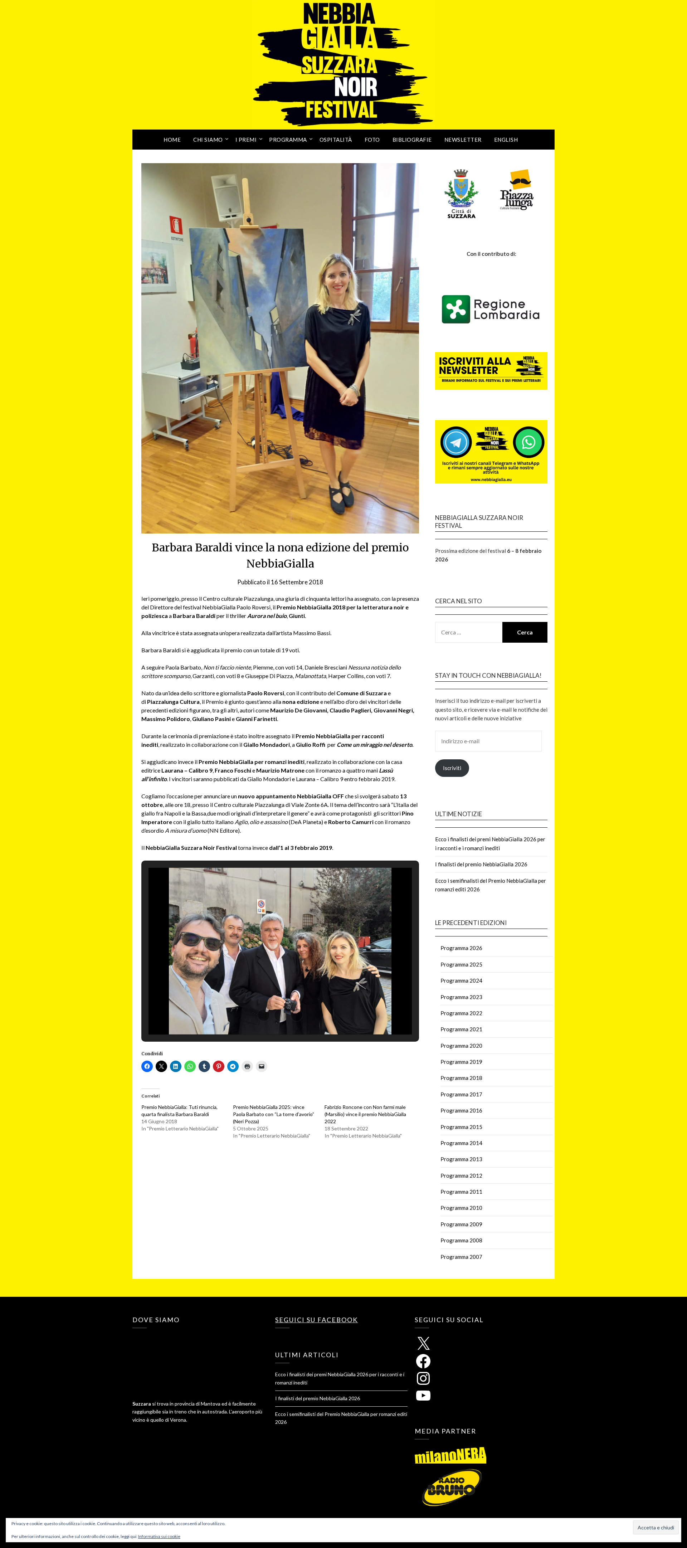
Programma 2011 (461, 1191)
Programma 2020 (461, 1045)
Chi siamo (208, 139)
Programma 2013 (461, 1159)
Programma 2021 (461, 1029)
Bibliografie (412, 139)
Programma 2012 (461, 1175)
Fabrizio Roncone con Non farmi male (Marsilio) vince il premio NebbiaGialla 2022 (365, 1114)
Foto (372, 139)
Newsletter (463, 139)
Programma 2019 (461, 1061)
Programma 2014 (461, 1143)
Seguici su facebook (316, 1320)
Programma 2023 (461, 997)
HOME (172, 139)
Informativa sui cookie (159, 1536)
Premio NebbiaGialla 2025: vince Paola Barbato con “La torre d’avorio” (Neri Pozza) (273, 1114)
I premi (246, 139)
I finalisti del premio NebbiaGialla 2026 (481, 864)
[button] (263, 1015)
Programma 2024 (461, 980)
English (506, 139)
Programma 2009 (461, 1224)
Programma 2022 (461, 1013)
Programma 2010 (461, 1207)
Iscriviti (452, 768)
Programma (288, 139)
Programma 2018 (461, 1078)
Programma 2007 (461, 1257)
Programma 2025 (461, 964)
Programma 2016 (461, 1110)
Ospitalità (336, 139)
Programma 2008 (461, 1240)
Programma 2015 (461, 1127)
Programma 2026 (461, 948)
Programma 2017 (461, 1094)
